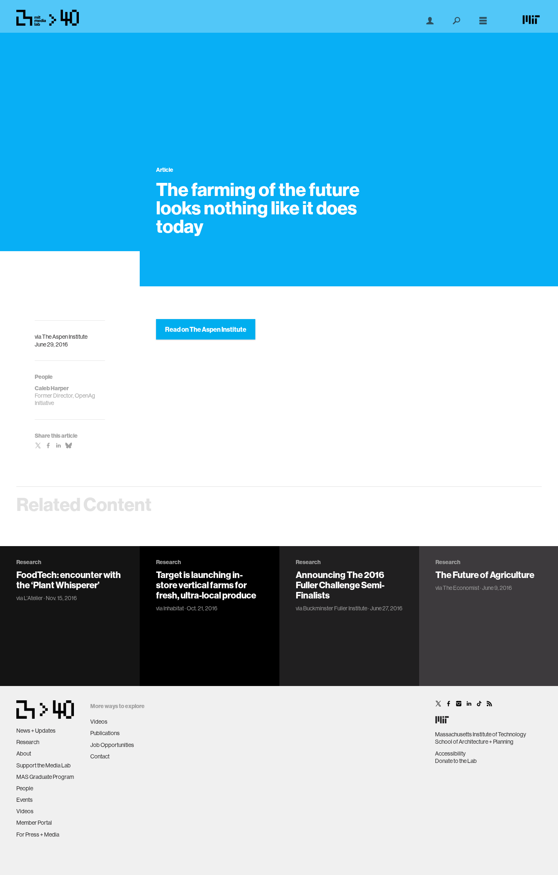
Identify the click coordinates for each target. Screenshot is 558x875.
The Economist (461, 588)
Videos (24, 811)
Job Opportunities (112, 745)
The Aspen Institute (64, 336)
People (24, 788)
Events (24, 799)
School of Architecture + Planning (474, 741)
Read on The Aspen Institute (205, 329)
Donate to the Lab (456, 761)
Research (27, 742)
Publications (105, 733)
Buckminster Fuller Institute (335, 608)
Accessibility (450, 753)
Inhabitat (173, 608)
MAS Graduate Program (45, 777)
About (23, 753)
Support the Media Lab (43, 765)
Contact (99, 756)
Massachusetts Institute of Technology (480, 734)
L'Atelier (33, 598)
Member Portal (34, 822)
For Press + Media (37, 834)
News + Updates (36, 730)
